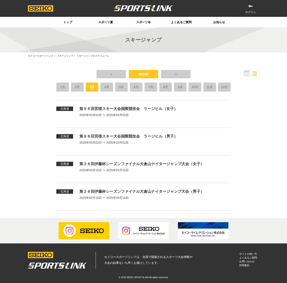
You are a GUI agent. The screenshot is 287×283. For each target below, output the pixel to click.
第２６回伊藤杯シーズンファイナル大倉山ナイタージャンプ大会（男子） (141, 191)
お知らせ (219, 22)
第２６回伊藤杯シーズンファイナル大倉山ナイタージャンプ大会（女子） (141, 164)
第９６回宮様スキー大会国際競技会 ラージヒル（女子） (128, 109)
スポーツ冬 (143, 22)
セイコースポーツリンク (40, 56)
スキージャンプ (65, 56)
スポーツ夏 (105, 22)
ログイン (250, 12)
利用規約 (244, 265)
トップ (67, 22)
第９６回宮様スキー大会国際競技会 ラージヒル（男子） (128, 136)
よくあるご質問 (181, 22)
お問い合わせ (246, 261)
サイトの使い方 (248, 253)
